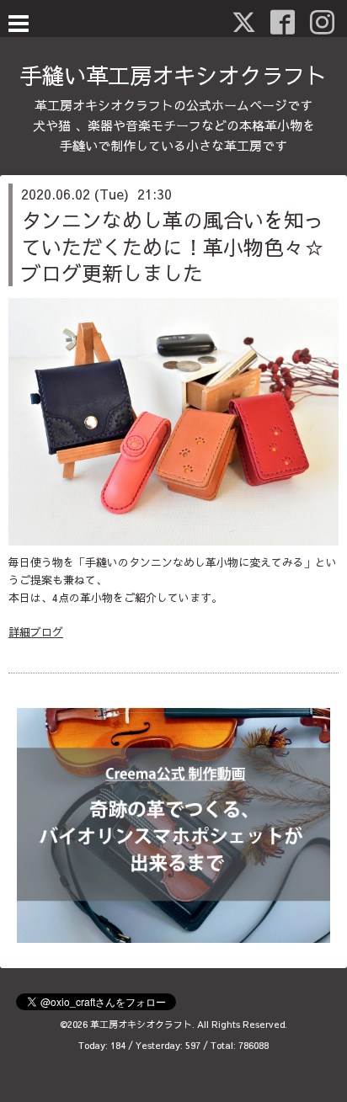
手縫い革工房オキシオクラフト (173, 75)
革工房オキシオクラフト (141, 1024)
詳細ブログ (35, 632)
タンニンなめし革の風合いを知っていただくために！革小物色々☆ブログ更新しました (172, 245)
